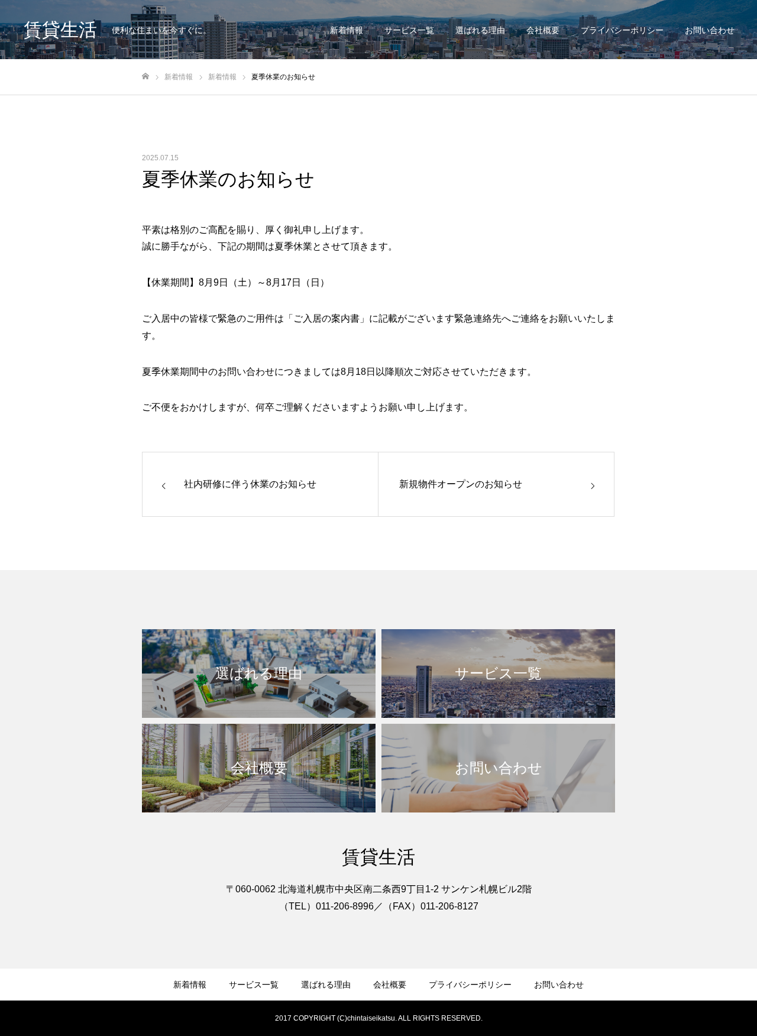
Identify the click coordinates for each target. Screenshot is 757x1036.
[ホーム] (145, 76)
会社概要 (542, 30)
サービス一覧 (409, 30)
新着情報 (346, 30)
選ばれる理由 (480, 30)
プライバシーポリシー (622, 30)
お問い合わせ (710, 30)
